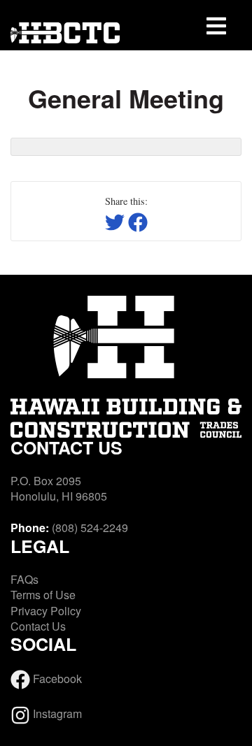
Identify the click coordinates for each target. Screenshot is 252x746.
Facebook (56, 678)
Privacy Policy (45, 611)
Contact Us (38, 626)
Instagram (56, 713)
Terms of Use (43, 595)
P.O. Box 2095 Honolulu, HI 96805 (58, 488)
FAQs (24, 579)
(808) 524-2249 (90, 527)
